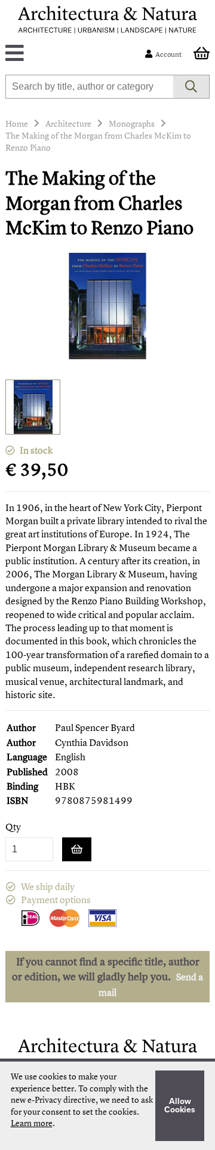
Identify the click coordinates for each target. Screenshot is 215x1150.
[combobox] (89, 87)
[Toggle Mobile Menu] (77, 54)
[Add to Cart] (76, 849)
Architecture (68, 123)
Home (16, 123)
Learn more (32, 1122)
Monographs (132, 123)
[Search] (191, 87)
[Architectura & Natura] (107, 19)
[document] (108, 1106)
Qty (13, 827)
